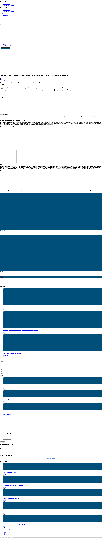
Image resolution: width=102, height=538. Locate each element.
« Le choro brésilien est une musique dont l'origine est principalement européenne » (18, 524)
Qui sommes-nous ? (6, 4)
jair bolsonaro (22, 192)
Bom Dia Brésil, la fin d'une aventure (9, 472)
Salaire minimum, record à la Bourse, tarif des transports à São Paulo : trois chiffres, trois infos (20, 330)
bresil (12, 192)
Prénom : (2, 435)
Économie (4, 414)
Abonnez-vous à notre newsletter (9, 5)
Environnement (8, 414)
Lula (26, 192)
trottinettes (29, 192)
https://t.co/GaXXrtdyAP (7, 92)
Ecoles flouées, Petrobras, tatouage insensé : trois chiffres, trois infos (16, 386)
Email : (1, 439)
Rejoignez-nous (51, 458)
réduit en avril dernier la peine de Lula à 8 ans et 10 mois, (76, 117)
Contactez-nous (5, 531)
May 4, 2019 (19, 94)
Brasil (10, 192)
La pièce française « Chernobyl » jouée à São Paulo (12, 353)
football (18, 192)
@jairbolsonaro (71, 91)
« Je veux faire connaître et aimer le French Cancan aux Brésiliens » (15, 485)
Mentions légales (6, 534)
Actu (1, 78)
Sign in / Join (2, 13)
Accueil (4, 533)
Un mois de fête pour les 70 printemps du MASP (11, 399)
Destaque (4, 474)
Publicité (4, 532)
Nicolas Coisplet (4, 80)
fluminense (15, 192)
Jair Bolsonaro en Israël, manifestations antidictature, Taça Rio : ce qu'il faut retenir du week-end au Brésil (22, 307)
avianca (7, 192)
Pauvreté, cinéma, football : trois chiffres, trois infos (12, 511)
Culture (4, 355)
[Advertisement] (32, 32)
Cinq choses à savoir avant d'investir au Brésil (11, 498)
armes (5, 192)
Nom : (1, 437)
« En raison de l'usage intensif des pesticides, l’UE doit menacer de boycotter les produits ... (19, 412)
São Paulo (7, 355)
